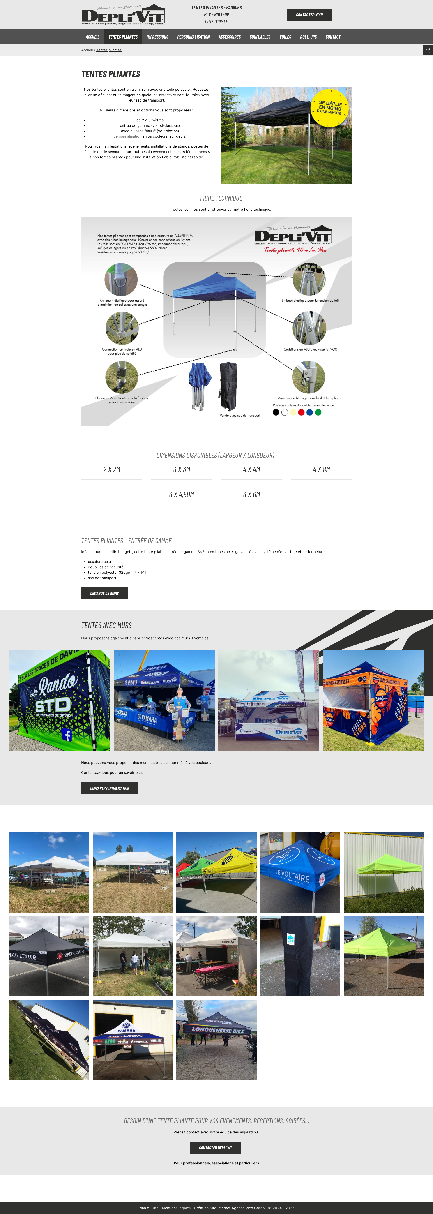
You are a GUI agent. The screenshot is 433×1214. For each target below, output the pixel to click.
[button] (59, 700)
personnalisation (127, 136)
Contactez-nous (309, 14)
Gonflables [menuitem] (260, 36)
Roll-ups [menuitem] (308, 36)
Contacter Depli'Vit (215, 1147)
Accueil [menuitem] (92, 36)
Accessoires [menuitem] (230, 36)
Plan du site (149, 1208)
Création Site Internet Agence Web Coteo (229, 1208)
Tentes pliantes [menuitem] (123, 36)
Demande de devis (104, 593)
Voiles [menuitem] (285, 36)
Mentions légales (176, 1208)
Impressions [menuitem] (157, 36)
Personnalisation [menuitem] (193, 36)
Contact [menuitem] (333, 36)
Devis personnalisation (109, 788)
